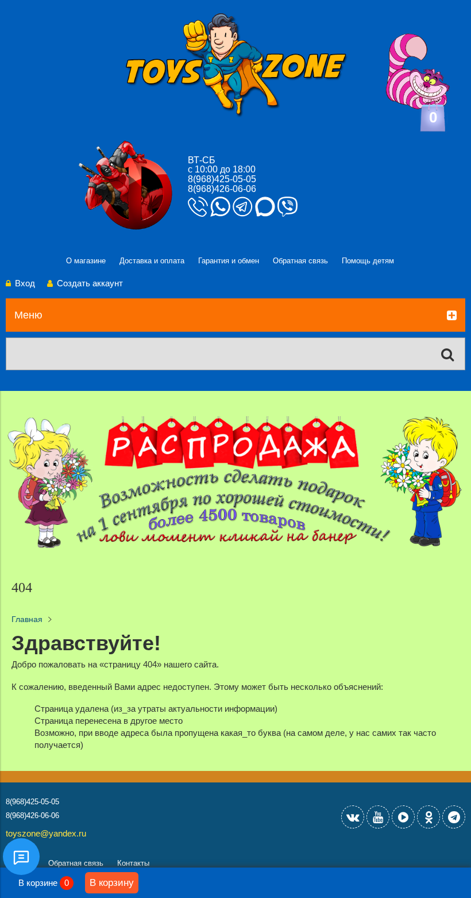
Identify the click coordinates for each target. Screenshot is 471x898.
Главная (27, 619)
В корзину (112, 882)
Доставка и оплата (151, 260)
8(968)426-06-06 (222, 189)
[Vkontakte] (352, 816)
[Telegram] (453, 816)
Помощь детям (368, 260)
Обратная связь (300, 260)
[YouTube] (377, 816)
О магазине (86, 260)
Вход (25, 283)
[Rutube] (403, 816)
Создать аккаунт (90, 283)
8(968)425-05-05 (222, 179)
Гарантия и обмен (228, 260)
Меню (28, 315)
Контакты (133, 863)
